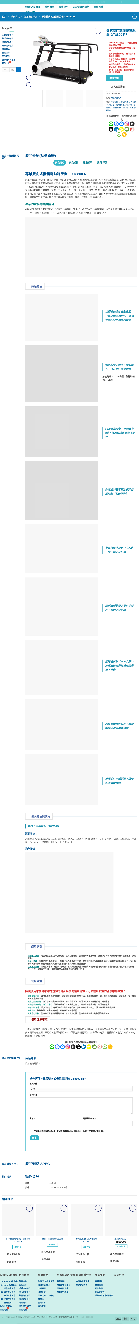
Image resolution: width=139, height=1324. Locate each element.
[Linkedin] (116, 129)
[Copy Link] (124, 134)
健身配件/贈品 (25, 1306)
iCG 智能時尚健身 (7, 1288)
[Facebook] (116, 124)
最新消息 (99, 1281)
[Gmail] (132, 129)
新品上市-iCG (6, 1306)
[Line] (111, 124)
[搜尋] (135, 8)
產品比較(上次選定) (46, 1295)
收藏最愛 (42, 1292)
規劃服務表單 (62, 1292)
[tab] (59, 163)
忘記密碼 (42, 1288)
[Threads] (111, 129)
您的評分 (33, 1084)
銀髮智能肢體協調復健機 (52, 1239)
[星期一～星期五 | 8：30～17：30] (130, 2)
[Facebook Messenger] (121, 124)
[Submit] (18, 69)
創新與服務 (100, 1292)
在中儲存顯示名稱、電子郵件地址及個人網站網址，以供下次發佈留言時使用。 (70, 1131)
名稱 (32, 1118)
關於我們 (30, 12)
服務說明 (63, 7)
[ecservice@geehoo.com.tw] (125, 2)
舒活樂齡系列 (7, 38)
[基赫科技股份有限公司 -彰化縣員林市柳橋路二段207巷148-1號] (120, 2)
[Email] (126, 129)
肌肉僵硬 (128, 105)
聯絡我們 (99, 1285)
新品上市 (6, 53)
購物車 (41, 1299)
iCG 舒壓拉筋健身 (7, 1299)
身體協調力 (117, 108)
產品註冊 (42, 1306)
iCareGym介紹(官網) (9, 1281)
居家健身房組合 (63, 1285)
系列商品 (49, 7)
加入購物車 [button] (121, 1246)
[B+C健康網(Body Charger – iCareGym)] (11, 8)
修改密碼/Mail (44, 1285)
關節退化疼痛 (128, 108)
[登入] (120, 8)
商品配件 (6, 56)
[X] (132, 124)
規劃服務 (61, 1281)
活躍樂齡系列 (30, 16)
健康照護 (98, 7)
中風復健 (114, 102)
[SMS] (119, 134)
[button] (125, 8)
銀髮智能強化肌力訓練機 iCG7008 (86, 1240)
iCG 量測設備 (6, 1302)
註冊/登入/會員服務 (46, 1281)
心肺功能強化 (124, 102)
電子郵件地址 (89, 1118)
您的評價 (34, 1095)
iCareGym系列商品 (8, 1285)
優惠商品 (6, 49)
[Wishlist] (130, 8)
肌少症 (111, 105)
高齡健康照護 (81, 1285)
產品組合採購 (62, 1288)
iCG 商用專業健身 (7, 1295)
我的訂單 (42, 1302)
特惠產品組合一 (121, 1239)
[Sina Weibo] (121, 129)
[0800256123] (135, 2)
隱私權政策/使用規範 (104, 1295)
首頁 (4, 16)
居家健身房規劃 (81, 7)
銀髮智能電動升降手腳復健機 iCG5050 (18, 1240)
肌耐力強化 (120, 105)
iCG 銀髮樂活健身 (7, 1292)
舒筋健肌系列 (7, 42)
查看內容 (18, 1247)
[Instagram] (126, 124)
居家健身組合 (7, 45)
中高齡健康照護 (82, 1281)
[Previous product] (134, 17)
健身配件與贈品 (8, 60)
